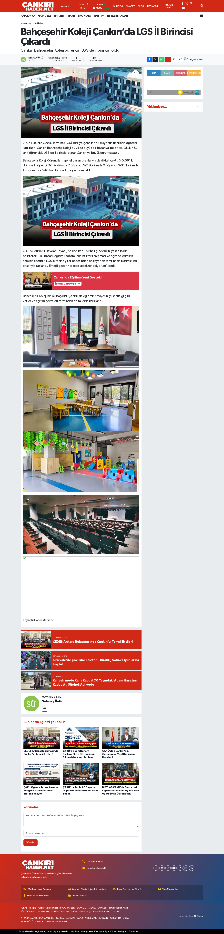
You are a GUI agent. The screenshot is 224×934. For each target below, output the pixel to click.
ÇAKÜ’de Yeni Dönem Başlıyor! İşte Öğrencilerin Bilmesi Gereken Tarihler (79, 754)
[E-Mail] (44, 709)
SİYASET (59, 15)
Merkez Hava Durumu (39, 889)
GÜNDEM (44, 15)
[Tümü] (199, 106)
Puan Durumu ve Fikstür (129, 889)
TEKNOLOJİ (85, 911)
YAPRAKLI (40, 921)
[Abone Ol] (193, 59)
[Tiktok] (180, 868)
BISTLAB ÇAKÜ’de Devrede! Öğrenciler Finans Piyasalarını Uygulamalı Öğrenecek (120, 790)
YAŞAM (115, 911)
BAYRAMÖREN (46, 918)
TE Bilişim (198, 916)
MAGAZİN (43, 911)
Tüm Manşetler (170, 889)
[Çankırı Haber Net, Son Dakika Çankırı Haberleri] (38, 6)
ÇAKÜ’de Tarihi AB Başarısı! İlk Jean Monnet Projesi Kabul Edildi (80, 790)
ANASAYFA (28, 15)
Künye (24, 908)
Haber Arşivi (79, 895)
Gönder (30, 842)
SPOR (71, 15)
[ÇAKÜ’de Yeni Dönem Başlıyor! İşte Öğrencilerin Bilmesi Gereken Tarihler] (81, 737)
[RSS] (191, 868)
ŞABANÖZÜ (27, 921)
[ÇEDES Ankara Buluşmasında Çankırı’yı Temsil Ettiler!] (41, 737)
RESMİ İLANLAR (117, 15)
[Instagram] (168, 868)
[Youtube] (174, 868)
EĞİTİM (99, 15)
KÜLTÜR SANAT (29, 911)
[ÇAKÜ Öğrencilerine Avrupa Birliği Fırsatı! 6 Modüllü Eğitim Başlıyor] (41, 774)
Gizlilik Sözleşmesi (48, 908)
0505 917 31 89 (95, 861)
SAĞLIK (55, 911)
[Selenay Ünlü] (31, 703)
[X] (162, 868)
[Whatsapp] (185, 868)
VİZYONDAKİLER (101, 911)
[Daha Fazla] (168, 59)
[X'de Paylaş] (155, 59)
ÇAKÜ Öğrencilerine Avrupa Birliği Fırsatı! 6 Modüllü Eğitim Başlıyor (40, 790)
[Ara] (202, 6)
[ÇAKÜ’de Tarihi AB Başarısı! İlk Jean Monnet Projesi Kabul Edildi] (81, 774)
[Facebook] (156, 868)
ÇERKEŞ (60, 918)
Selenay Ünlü (52, 701)
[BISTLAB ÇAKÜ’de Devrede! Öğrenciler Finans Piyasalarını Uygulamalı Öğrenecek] (120, 774)
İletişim (32, 908)
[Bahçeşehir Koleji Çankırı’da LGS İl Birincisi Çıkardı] (81, 102)
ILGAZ (80, 918)
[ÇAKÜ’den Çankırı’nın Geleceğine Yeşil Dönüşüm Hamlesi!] (120, 737)
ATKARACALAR (29, 918)
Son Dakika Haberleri (38, 895)
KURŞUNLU (115, 918)
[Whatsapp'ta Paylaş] (161, 59)
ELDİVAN (70, 918)
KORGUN (103, 918)
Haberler (26, 24)
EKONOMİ (85, 15)
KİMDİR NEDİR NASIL (57, 921)
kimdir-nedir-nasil (118, 908)
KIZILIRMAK (91, 918)
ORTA (126, 918)
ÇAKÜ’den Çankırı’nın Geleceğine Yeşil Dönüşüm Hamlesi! (118, 754)
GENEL (92, 908)
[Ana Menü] (201, 15)
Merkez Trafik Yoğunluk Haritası (89, 889)
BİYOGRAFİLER (67, 908)
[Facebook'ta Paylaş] (149, 59)
